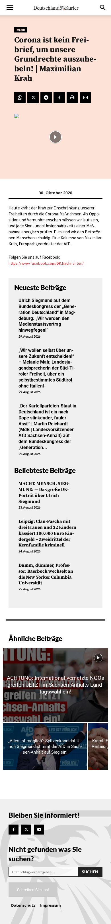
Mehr (21, 30)
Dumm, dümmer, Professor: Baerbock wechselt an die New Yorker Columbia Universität (45, 574)
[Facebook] (59, 97)
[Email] (85, 97)
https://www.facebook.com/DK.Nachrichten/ (46, 263)
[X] (33, 97)
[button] (10, 7)
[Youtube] (39, 830)
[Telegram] (46, 97)
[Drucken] (72, 97)
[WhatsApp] (20, 97)
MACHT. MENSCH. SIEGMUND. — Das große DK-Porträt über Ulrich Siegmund (43, 492)
